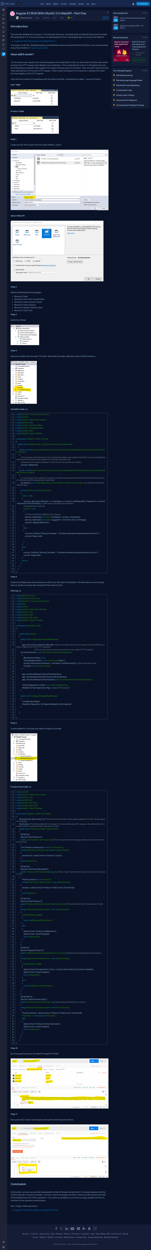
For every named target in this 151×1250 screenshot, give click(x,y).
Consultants (85, 1234)
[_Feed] (4, 15)
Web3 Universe (69, 1237)
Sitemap (125, 1234)
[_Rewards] (4, 44)
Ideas (93, 1234)
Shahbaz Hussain (26, 18)
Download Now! (138, 60)
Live (87, 4)
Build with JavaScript (111, 1237)
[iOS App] (89, 1228)
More (93, 4)
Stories (35, 1237)
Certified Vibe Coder (124, 90)
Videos (55, 4)
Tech (42, 4)
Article (105, 18)
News (48, 4)
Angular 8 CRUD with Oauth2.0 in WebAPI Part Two (36, 1210)
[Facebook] (56, 1228)
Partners (67, 1234)
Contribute (143, 4)
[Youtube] (73, 1228)
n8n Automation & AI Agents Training (130, 105)
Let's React (59, 1237)
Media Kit (59, 1234)
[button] (61, 17)
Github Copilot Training (125, 95)
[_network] (4, 36)
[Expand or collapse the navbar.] (3, 9)
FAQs (108, 1234)
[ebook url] (121, 62)
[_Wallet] (4, 23)
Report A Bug (100, 1234)
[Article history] (37, 18)
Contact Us (34, 1234)
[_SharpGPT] (4, 49)
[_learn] (4, 27)
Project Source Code (39, 48)
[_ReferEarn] (4, 40)
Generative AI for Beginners (126, 100)
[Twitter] (61, 1228)
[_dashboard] (4, 19)
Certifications (116, 1234)
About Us (26, 1234)
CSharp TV (42, 1237)
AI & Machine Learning (124, 75)
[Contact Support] (94, 1228)
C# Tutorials (75, 1234)
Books (81, 4)
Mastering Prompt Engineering (127, 85)
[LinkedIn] (66, 1228)
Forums (64, 4)
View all (144, 13)
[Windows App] (78, 1228)
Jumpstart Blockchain (95, 1237)
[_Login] (4, 1247)
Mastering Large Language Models (129, 80)
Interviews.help (81, 1237)
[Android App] (83, 1228)
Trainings (72, 4)
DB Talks (50, 1237)
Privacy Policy (44, 1234)
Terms (53, 1234)
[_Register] (4, 1242)
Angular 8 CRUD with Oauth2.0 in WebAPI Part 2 (35, 41)
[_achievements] (4, 32)
